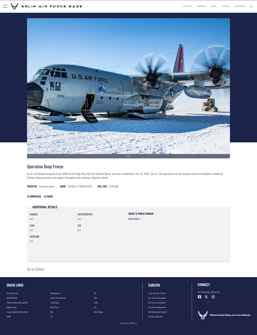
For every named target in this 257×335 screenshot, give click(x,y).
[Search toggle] (251, 6)
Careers (154, 285)
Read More (134, 219)
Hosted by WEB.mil (128, 323)
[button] (4, 6)
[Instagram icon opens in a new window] (213, 297)
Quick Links (15, 285)
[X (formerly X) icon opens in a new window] (206, 297)
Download (35, 196)
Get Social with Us (209, 292)
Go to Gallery (35, 269)
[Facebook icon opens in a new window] (200, 297)
